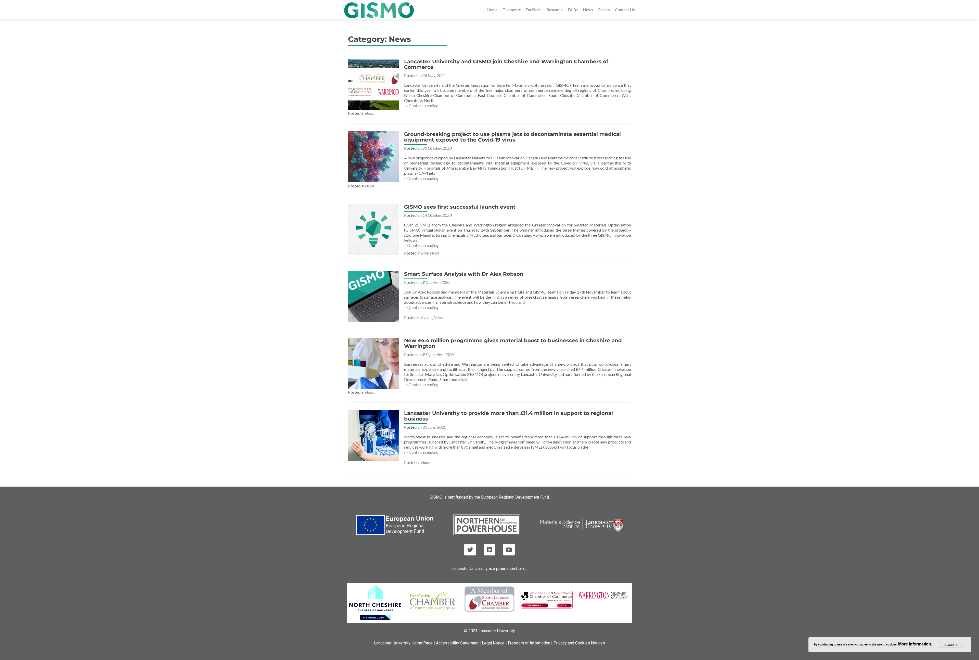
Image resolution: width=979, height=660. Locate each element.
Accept (950, 644)
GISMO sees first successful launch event (460, 207)
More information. (915, 644)
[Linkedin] (489, 549)
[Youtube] (509, 549)
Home (492, 9)
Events (604, 9)
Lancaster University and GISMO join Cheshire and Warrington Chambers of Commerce (506, 64)
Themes (510, 9)
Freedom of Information (529, 643)
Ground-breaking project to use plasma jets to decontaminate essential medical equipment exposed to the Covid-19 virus (512, 137)
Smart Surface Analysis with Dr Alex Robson (463, 274)
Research (555, 9)
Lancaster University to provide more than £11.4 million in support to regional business (508, 416)
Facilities (534, 9)
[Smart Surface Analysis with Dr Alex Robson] (373, 296)
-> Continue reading (421, 105)
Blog (425, 252)
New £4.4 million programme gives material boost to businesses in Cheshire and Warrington (513, 343)
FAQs (573, 9)
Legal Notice (493, 643)
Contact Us (625, 9)
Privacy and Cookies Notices (579, 643)
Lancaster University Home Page (403, 643)
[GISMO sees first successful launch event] (373, 228)
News (588, 9)
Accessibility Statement (457, 643)
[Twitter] (470, 549)
